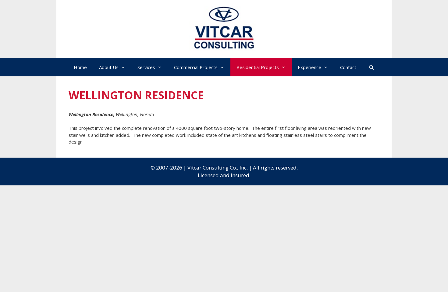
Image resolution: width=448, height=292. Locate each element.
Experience (309, 67)
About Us (109, 67)
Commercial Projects (196, 67)
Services (146, 67)
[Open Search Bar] (371, 67)
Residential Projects (257, 67)
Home (80, 67)
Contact (348, 67)
